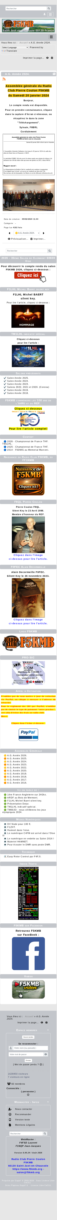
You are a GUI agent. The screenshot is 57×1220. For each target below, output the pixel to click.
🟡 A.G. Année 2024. (15, 761)
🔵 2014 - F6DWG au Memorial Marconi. (26, 450)
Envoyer (28, 1060)
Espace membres (32, 1030)
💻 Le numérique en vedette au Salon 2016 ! (29, 838)
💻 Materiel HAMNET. (16, 842)
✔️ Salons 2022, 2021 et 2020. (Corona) (26, 387)
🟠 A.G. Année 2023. (15, 764)
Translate (11, 51)
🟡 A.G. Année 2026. (15, 755)
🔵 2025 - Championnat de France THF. (26, 447)
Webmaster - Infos (31, 1102)
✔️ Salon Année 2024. (16, 381)
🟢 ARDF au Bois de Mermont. (21, 798)
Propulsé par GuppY (12, 1181)
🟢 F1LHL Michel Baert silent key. (23, 801)
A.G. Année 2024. (17, 74)
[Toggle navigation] (51, 37)
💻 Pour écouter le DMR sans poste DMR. (27, 845)
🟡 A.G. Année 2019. (15, 774)
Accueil (24, 43)
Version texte (22, 1120)
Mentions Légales (24, 1125)
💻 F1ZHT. (10, 827)
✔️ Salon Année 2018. (16, 393)
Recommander (22, 1114)
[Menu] (50, 14)
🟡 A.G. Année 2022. (15, 767)
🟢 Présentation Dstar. (16, 804)
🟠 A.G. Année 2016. (15, 783)
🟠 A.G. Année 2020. (15, 771)
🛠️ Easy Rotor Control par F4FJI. (22, 856)
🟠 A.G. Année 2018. (15, 777)
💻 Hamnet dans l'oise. (17, 830)
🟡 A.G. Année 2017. (15, 780)
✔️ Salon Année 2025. (16, 378)
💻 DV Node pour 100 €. (17, 824)
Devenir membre (28, 1037)
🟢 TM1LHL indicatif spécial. (20, 807)
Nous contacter (23, 1109)
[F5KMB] (28, 25)
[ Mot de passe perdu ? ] (28, 1064)
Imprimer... (39, 239)
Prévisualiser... (19, 239)
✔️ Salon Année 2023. (16, 384)
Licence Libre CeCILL (40, 1185)
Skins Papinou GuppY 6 (17, 1185)
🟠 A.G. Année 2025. (15, 758)
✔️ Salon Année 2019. (16, 390)
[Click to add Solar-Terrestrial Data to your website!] (28, 893)
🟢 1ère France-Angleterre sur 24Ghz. (25, 795)
